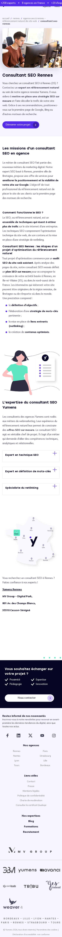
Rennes (16, 18)
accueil (5, 18)
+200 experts (7, 3)
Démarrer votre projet (18, 125)
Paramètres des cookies (47, 930)
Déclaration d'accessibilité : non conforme (31, 935)
